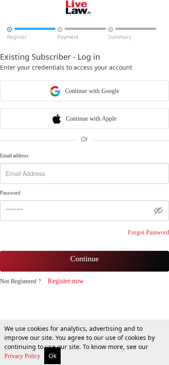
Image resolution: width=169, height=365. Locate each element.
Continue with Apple (90, 118)
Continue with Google (91, 91)
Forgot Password (148, 232)
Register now (66, 281)
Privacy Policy (23, 356)
